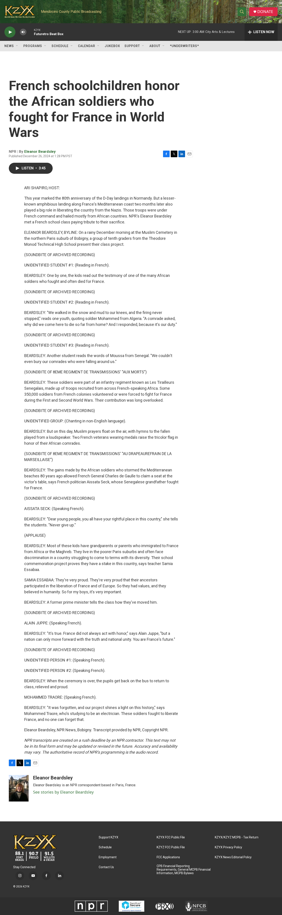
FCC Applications (168, 857)
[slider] (30, 32)
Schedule (60, 46)
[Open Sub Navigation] (17, 46)
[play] (9, 32)
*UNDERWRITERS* (184, 46)
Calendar (86, 46)
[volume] (23, 32)
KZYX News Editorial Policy (233, 857)
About (154, 46)
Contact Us (106, 867)
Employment (108, 857)
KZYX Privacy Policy (228, 847)
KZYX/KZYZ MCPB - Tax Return (236, 837)
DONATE (265, 11)
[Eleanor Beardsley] (19, 788)
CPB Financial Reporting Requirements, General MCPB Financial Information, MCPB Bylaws (184, 869)
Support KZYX (108, 837)
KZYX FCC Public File (171, 837)
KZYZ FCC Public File (171, 847)
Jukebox (112, 46)
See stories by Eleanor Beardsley (63, 792)
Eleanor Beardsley (40, 151)
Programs (32, 46)
